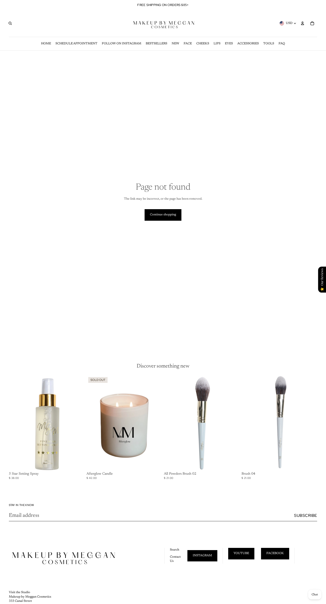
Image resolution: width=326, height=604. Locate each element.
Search (174, 549)
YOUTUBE (241, 553)
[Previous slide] (93, 423)
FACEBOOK (275, 553)
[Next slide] (155, 423)
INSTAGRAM (202, 555)
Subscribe (305, 515)
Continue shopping (163, 214)
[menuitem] (46, 44)
